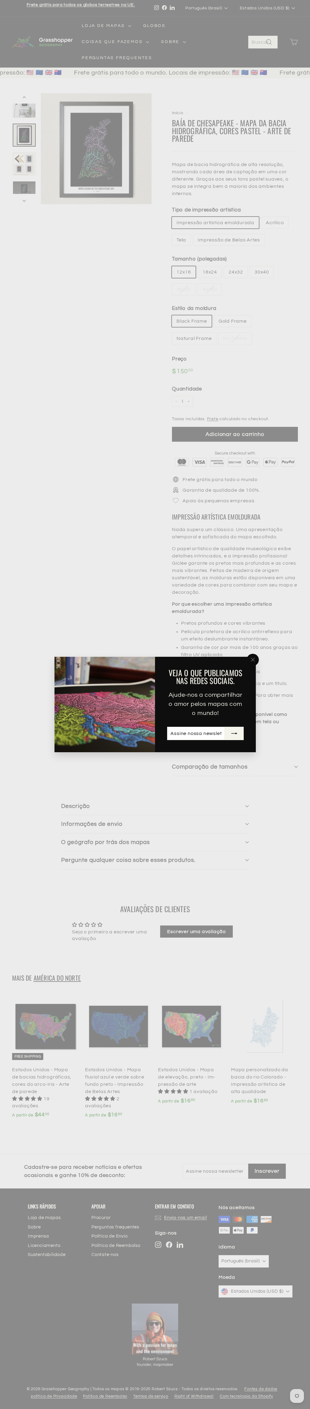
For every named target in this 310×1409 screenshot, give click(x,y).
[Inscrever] (234, 733)
